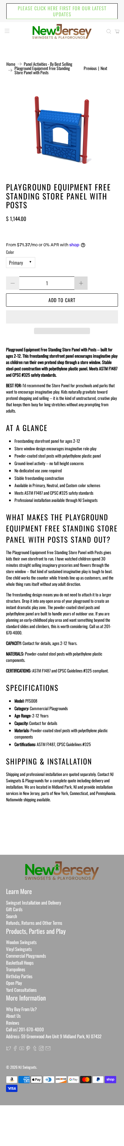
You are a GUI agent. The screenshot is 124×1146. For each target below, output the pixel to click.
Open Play (14, 982)
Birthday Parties (19, 976)
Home (10, 64)
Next (104, 68)
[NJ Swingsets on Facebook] (15, 1048)
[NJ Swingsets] (62, 31)
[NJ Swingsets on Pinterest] (28, 1048)
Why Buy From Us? (21, 1009)
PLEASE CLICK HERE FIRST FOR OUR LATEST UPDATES (62, 11)
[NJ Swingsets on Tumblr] (34, 1048)
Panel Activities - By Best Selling (48, 64)
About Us (13, 1015)
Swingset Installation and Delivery (33, 902)
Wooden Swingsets (21, 942)
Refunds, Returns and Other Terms (34, 922)
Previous (90, 68)
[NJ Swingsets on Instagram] (41, 1048)
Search (11, 916)
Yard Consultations (21, 989)
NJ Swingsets (27, 1067)
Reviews (12, 1022)
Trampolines (15, 969)
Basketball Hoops (20, 962)
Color (10, 252)
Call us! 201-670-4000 (25, 1029)
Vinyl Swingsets (19, 949)
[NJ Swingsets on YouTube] (21, 1048)
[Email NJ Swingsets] (48, 1048)
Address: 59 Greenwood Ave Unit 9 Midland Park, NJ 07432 (53, 1036)
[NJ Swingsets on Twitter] (8, 1048)
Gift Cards (14, 909)
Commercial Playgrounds (26, 955)
